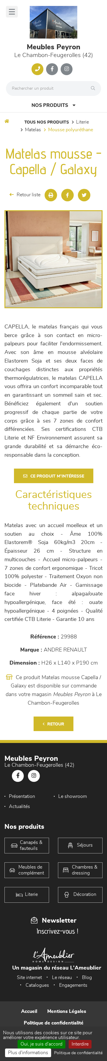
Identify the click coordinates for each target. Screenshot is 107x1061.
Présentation (22, 796)
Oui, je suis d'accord (41, 1044)
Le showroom (72, 796)
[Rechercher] (94, 88)
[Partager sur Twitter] (84, 195)
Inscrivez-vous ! (57, 931)
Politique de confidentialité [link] (78, 1053)
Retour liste (28, 194)
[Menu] (12, 12)
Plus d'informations (28, 1052)
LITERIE (82, 122)
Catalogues (37, 985)
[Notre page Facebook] (52, 69)
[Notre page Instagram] (67, 69)
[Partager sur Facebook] (67, 195)
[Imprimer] (51, 195)
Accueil (29, 1011)
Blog (87, 977)
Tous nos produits (46, 122)
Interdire (80, 1044)
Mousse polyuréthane (70, 129)
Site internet (29, 977)
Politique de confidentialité (54, 1023)
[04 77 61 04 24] (37, 69)
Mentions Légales (66, 1011)
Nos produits (50, 105)
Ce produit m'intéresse (57, 476)
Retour (55, 724)
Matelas (33, 129)
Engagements (73, 985)
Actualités (19, 806)
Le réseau (62, 977)
